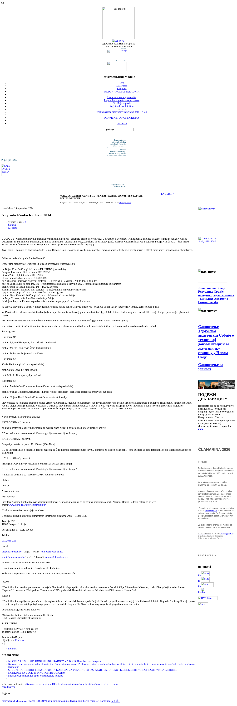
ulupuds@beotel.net (12, 551)
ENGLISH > (167, 193)
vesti (115, 700)
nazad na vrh (8, 687)
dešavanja (7, 701)
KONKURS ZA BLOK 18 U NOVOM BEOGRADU (36, 672)
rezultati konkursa (100, 700)
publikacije (84, 701)
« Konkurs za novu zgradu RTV (40, 684)
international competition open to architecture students (35, 675)
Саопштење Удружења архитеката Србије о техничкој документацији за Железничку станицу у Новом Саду (216, 341)
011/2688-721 (9, 540)
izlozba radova (20, 701)
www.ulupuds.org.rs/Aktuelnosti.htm (27, 504)
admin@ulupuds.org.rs (13, 557)
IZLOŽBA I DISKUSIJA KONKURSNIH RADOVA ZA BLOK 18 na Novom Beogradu (55, 661)
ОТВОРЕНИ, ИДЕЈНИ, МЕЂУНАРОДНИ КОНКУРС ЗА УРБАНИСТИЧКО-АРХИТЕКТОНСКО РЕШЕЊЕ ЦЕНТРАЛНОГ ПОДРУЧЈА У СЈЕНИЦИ (92, 669)
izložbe (32, 700)
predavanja (72, 701)
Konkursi (20, 640)
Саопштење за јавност (210, 367)
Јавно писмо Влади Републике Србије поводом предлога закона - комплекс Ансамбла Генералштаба (216, 295)
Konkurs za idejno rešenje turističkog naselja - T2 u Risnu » (88, 684)
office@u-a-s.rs (125, 203)
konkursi (12, 648)
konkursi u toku (57, 700)
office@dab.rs (211, 511)
